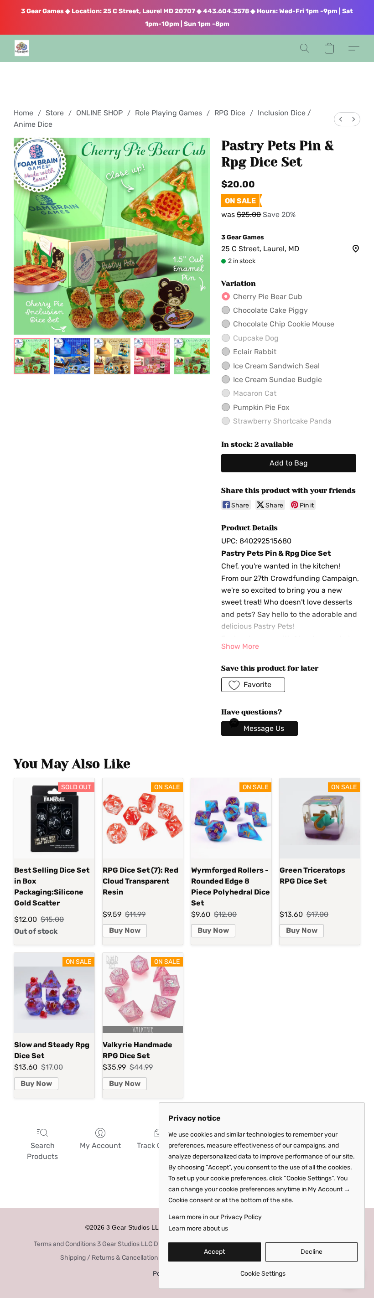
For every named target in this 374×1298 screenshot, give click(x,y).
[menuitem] (340, 119)
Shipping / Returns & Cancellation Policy (118, 1258)
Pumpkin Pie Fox (261, 407)
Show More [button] (240, 646)
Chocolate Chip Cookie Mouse (283, 324)
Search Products (42, 1151)
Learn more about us (198, 1228)
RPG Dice (229, 113)
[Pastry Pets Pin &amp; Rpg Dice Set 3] (152, 356)
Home (23, 113)
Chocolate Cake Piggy (270, 310)
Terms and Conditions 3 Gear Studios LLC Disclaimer (109, 1244)
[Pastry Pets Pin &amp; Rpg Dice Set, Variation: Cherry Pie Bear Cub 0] (32, 356)
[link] (263, 1270)
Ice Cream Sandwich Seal (276, 366)
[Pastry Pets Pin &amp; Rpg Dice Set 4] (192, 356)
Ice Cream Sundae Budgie (277, 379)
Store (55, 113)
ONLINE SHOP (99, 113)
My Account (100, 1145)
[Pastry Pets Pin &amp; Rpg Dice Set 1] (72, 356)
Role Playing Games (168, 113)
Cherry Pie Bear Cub (267, 296)
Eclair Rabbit (254, 351)
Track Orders (158, 1145)
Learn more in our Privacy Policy (215, 1217)
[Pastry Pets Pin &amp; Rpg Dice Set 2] (112, 356)
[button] (22, 48)
